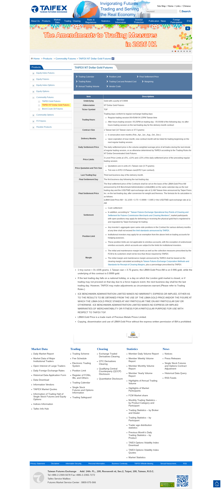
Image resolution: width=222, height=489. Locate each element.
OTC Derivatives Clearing (107, 362)
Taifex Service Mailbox (59, 478)
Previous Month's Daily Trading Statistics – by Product (140, 435)
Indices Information (43, 404)
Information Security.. (74, 464)
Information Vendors (43, 384)
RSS (185, 464)
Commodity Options (45, 115)
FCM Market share (138, 395)
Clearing (76, 21)
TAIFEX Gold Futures (51, 101)
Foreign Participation (176, 21)
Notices (168, 353)
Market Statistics (137, 457)
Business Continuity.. (120, 464)
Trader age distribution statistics (140, 426)
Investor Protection (139, 21)
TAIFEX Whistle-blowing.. (144, 464)
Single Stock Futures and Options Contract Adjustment (176, 366)
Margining (148, 81)
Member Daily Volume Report (144, 353)
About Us (35, 21)
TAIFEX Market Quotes (45, 389)
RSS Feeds (170, 378)
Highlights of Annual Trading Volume (143, 382)
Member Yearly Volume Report (140, 374)
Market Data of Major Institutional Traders (44, 359)
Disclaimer (55, 464)
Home (49, 9)
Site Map (161, 6)
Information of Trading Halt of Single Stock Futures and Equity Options (49, 397)
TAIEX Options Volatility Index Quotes (144, 451)
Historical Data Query (176, 373)
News (163, 21)
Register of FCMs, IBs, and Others (81, 376)
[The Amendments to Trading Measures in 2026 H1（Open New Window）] (111, 36)
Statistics (105, 21)
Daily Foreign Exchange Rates (49, 370)
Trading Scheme (80, 353)
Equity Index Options (45, 85)
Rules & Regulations (90, 21)
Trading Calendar (86, 77)
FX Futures (41, 121)
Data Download (41, 380)
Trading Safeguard (81, 397)
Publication (154, 21)
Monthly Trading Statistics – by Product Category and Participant (143, 403)
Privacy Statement (37, 464)
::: (32, 2)
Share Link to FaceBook (113, 58)
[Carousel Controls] (187, 28)
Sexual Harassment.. (168, 464)
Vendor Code (115, 86)
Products (46, 21)
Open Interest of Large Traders (49, 366)
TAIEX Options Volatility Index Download (144, 444)
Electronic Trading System (81, 364)
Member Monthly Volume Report (141, 367)
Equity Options (42, 91)
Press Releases (173, 358)
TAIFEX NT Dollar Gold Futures (95, 58)
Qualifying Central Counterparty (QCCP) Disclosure (110, 371)
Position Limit (115, 77)
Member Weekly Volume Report (141, 359)
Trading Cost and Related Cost (122, 81)
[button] (172, 51)
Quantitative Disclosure (111, 378)
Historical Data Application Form (49, 375)
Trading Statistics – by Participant (140, 419)
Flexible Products (44, 127)
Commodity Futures (66, 58)
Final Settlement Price (149, 77)
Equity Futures (42, 79)
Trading (67, 21)
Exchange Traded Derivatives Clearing (109, 355)
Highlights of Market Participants (139, 389)
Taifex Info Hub (41, 408)
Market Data (57, 21)
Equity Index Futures (45, 73)
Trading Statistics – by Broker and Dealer (144, 411)
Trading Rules (84, 81)
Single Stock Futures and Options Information (82, 390)
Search (185, 11)
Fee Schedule (79, 358)
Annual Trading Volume (88, 86)
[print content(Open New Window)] (133, 334)
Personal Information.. (97, 464)
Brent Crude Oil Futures (52, 109)
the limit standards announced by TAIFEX (150, 230)
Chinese (187, 6)
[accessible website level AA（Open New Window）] (167, 484)
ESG (189, 21)
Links (178, 6)
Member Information (120, 21)
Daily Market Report (43, 353)
